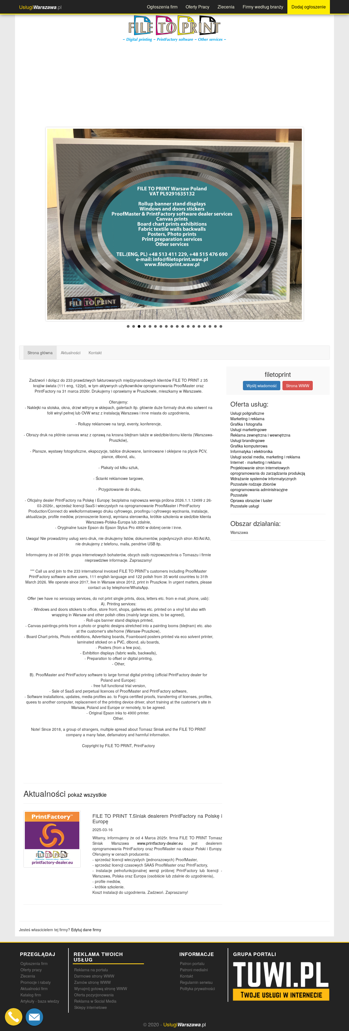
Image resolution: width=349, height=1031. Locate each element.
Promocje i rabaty (35, 982)
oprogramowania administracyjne (259, 489)
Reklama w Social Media (95, 1001)
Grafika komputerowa (248, 446)
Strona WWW (297, 385)
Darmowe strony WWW (94, 976)
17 (215, 326)
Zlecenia (226, 7)
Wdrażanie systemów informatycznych (263, 478)
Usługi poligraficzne (247, 413)
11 (182, 326)
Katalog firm (30, 994)
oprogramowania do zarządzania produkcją (267, 473)
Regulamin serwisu (196, 982)
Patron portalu (192, 963)
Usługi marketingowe (248, 429)
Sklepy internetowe (90, 1007)
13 (193, 326)
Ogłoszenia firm (162, 7)
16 (210, 326)
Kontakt (95, 352)
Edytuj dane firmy (86, 929)
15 (204, 326)
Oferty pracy (31, 969)
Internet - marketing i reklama (255, 462)
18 (220, 326)
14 (199, 326)
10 (177, 326)
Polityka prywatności (197, 988)
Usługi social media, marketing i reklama (265, 456)
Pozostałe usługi (244, 506)
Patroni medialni (194, 969)
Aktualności (70, 352)
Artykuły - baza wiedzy (39, 1001)
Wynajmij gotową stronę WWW (100, 988)
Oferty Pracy (197, 7)
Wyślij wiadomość (261, 385)
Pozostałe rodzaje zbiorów (253, 484)
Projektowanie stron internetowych (260, 467)
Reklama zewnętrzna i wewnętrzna (260, 435)
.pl (40, 7)
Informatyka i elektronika (251, 451)
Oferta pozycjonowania (94, 994)
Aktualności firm (34, 988)
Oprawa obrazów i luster (251, 500)
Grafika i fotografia (246, 424)
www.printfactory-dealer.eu (160, 843)
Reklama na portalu (91, 969)
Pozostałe (239, 495)
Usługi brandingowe (247, 440)
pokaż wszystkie (87, 794)
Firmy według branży (263, 7)
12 (188, 326)
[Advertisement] (182, 84)
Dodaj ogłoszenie (308, 7)
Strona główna (40, 352)
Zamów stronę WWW (92, 982)
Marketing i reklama (247, 418)
